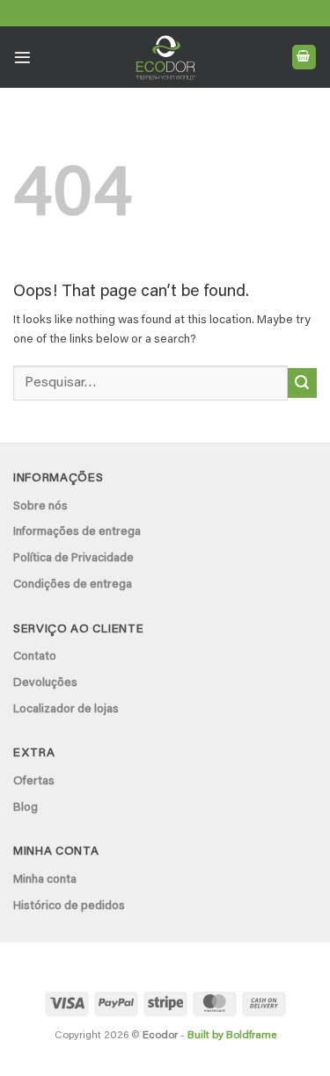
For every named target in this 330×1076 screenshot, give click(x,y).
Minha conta (45, 880)
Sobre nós (40, 507)
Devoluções (45, 683)
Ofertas (34, 782)
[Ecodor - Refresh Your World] (165, 60)
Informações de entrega (77, 532)
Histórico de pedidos (69, 906)
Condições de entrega (72, 585)
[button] (22, 57)
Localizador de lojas (66, 710)
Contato (34, 657)
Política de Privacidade (73, 558)
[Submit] (302, 383)
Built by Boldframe (231, 1035)
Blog (25, 808)
